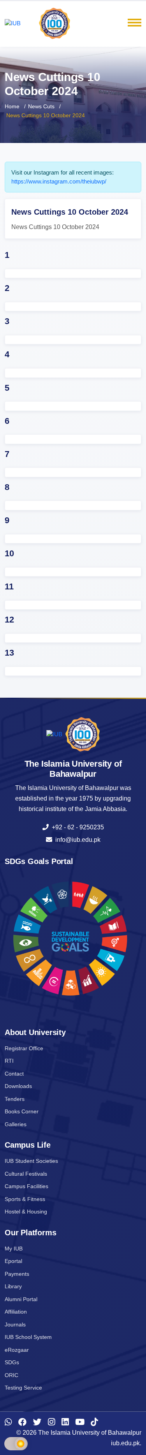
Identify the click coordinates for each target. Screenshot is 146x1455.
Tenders (15, 1099)
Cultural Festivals (26, 1174)
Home (12, 106)
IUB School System (28, 1337)
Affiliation (16, 1312)
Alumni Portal (21, 1299)
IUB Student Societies (31, 1161)
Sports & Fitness (25, 1199)
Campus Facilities (26, 1186)
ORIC (11, 1375)
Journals (15, 1324)
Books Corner (22, 1111)
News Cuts (41, 106)
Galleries (15, 1124)
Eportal (13, 1261)
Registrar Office (24, 1048)
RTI (9, 1061)
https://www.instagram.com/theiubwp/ (58, 181)
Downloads (18, 1086)
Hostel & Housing (26, 1211)
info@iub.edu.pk (76, 839)
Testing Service (23, 1387)
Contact (14, 1074)
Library (13, 1286)
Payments (17, 1274)
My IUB (14, 1248)
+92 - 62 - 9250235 (76, 827)
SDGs (12, 1362)
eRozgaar (17, 1350)
